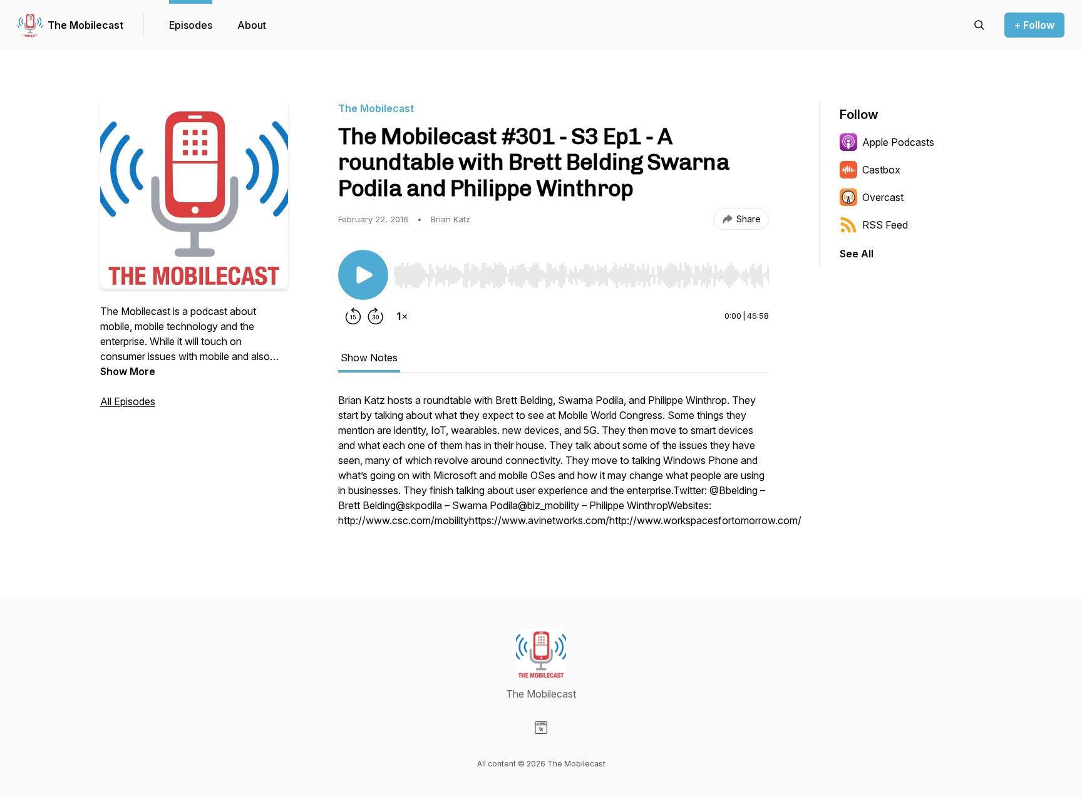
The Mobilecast (85, 25)
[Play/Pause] (363, 275)
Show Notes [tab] (369, 357)
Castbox (881, 169)
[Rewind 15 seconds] (353, 316)
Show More (127, 371)
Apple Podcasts (898, 142)
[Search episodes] (979, 25)
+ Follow (1034, 25)
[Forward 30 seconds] (375, 316)
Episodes (190, 25)
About (251, 25)
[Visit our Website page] (541, 727)
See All (856, 253)
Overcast (883, 197)
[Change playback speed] (402, 316)
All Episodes (127, 401)
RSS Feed (885, 225)
